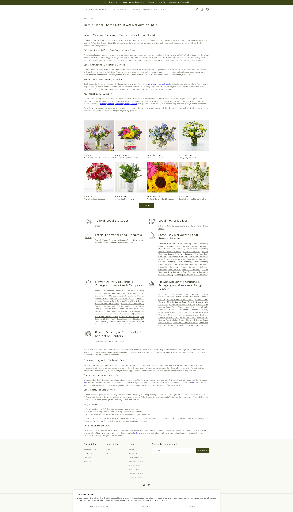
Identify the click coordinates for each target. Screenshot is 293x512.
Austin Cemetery (166, 246)
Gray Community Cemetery (195, 272)
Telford (161, 228)
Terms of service (135, 477)
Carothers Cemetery (194, 254)
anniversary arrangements (126, 104)
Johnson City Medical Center (121, 243)
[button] (134, 9)
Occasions (88, 453)
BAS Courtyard (115, 296)
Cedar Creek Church (175, 307)
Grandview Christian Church (185, 322)
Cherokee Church (167, 310)
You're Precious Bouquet (94, 199)
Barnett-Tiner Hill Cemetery (171, 249)
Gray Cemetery (174, 272)
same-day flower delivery (158, 84)
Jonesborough (178, 226)
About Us (87, 461)
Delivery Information (137, 461)
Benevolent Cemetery (197, 249)
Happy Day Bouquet (187, 158)
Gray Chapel (190, 325)
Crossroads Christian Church (193, 310)
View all (146, 206)
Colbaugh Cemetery (182, 259)
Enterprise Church (188, 317)
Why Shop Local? (136, 457)
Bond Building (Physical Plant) (124, 301)
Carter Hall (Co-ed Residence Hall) (119, 314)
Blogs (108, 453)
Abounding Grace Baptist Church (174, 294)
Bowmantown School (134, 306)
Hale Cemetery (200, 274)
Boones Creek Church (184, 302)
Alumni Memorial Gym (114, 293)
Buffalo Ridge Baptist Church (182, 304)
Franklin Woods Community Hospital (110, 240)
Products (87, 457)
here (85, 382)
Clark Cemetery (165, 259)
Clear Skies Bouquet (155, 158)
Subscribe (202, 450)
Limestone (190, 226)
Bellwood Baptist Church (177, 297)
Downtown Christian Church (170, 312)
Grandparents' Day (91, 449)
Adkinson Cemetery (167, 244)
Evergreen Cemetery (198, 264)
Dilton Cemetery (200, 262)
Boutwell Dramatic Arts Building (109, 306)
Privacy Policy (161, 500)
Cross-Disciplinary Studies (128, 319)
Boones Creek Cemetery (169, 251)
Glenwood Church (194, 320)
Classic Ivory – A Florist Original (192, 199)
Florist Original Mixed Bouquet (160, 199)
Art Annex (133, 293)
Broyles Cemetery (176, 254)
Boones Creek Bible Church (180, 299)
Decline (192, 506)
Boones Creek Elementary (132, 303)
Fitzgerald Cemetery (168, 267)
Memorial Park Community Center (110, 341)
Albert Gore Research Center (108, 291)
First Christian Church (175, 320)
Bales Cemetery (183, 246)
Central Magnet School (129, 316)
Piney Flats (202, 226)
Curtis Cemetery (184, 262)
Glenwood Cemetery (191, 269)
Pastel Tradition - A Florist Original (99, 158)
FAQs (131, 449)
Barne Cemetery (199, 246)
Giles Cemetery (174, 269)
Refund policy (134, 469)
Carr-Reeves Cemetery (178, 256)
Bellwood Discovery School (122, 298)
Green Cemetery (165, 274)
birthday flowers (107, 104)
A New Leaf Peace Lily (124, 199)
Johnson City (164, 226)
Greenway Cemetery (184, 274)
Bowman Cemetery (191, 251)
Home (86, 18)
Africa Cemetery (184, 244)
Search (109, 449)
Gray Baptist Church (174, 325)
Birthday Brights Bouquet (126, 158)
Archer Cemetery (199, 244)
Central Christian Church (196, 307)
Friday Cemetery (189, 267)
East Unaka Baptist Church (186, 315)
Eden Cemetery (165, 264)
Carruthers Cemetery (198, 256)
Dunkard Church (191, 312)
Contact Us (133, 453)
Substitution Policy (137, 473)
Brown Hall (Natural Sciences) (131, 309)
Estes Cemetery (181, 264)
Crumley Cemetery (166, 262)
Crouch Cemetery (199, 259)
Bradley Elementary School (106, 309)
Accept (145, 506)
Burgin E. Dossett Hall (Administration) (113, 311)
